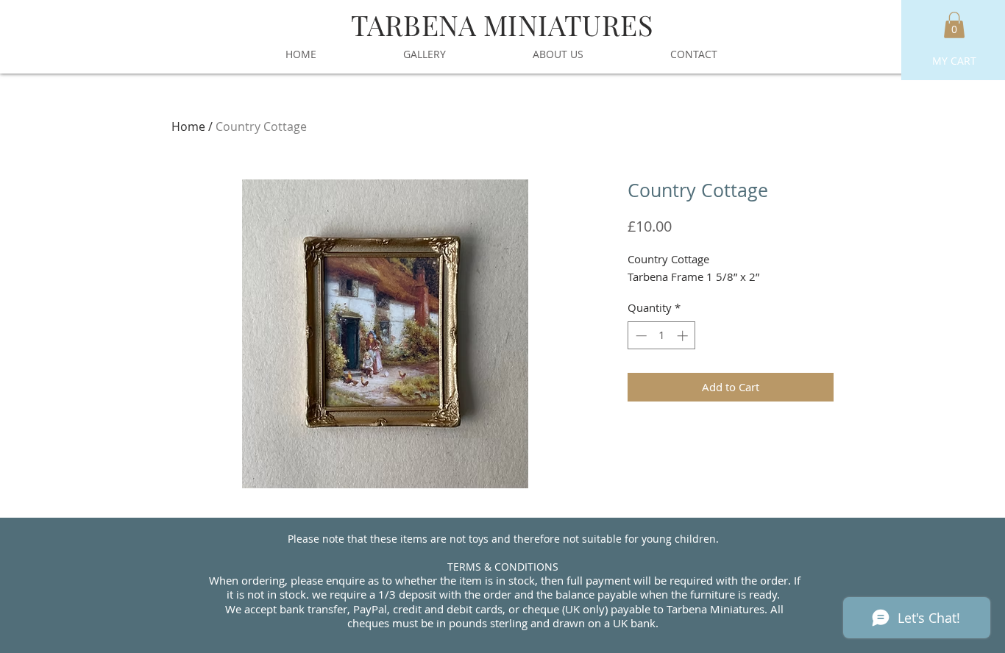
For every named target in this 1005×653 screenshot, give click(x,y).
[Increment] (684, 335)
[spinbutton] (662, 335)
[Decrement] (640, 335)
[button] (954, 25)
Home (188, 126)
